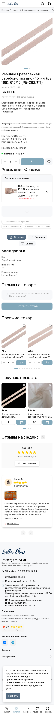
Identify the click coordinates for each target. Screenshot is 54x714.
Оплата (29, 243)
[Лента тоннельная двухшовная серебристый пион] (14, 395)
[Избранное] (48, 161)
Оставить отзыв (27, 306)
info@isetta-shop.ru (15, 577)
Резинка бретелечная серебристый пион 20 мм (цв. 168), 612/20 (39, 356)
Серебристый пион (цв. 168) (37, 226)
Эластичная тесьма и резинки (35, 10)
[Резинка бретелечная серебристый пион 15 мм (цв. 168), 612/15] (27, 39)
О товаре (19, 237)
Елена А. (18, 479)
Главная (5, 10)
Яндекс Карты (13, 523)
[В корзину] (32, 161)
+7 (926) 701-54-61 (14, 560)
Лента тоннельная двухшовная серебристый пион (11, 415)
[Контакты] (49, 3)
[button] (26, 68)
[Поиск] (42, 3)
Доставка (40, 237)
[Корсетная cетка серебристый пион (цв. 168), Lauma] (40, 395)
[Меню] (4, 3)
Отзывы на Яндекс (20, 437)
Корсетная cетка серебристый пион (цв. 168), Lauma (39, 415)
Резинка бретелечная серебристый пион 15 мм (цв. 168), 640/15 (13, 356)
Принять (13, 695)
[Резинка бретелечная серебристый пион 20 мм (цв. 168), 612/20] (40, 335)
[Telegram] (13, 642)
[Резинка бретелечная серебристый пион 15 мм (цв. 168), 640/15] (14, 335)
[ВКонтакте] (5, 642)
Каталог (15, 10)
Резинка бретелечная (12, 226)
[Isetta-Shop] (13, 4)
